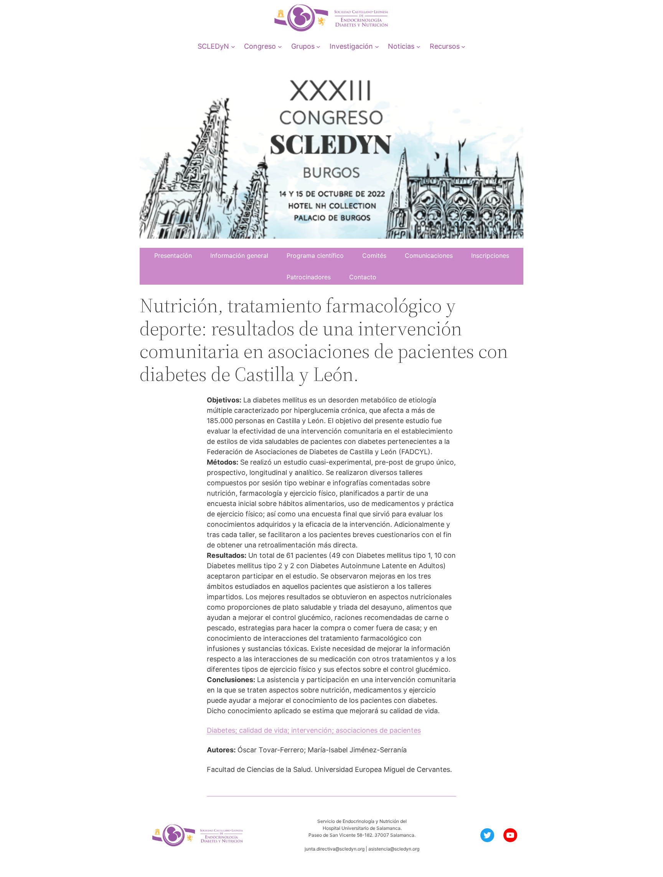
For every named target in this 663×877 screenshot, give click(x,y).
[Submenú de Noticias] (418, 46)
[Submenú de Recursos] (463, 46)
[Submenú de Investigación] (377, 46)
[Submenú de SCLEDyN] (233, 46)
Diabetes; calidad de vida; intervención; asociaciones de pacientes (314, 730)
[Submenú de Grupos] (318, 46)
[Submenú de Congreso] (280, 46)
